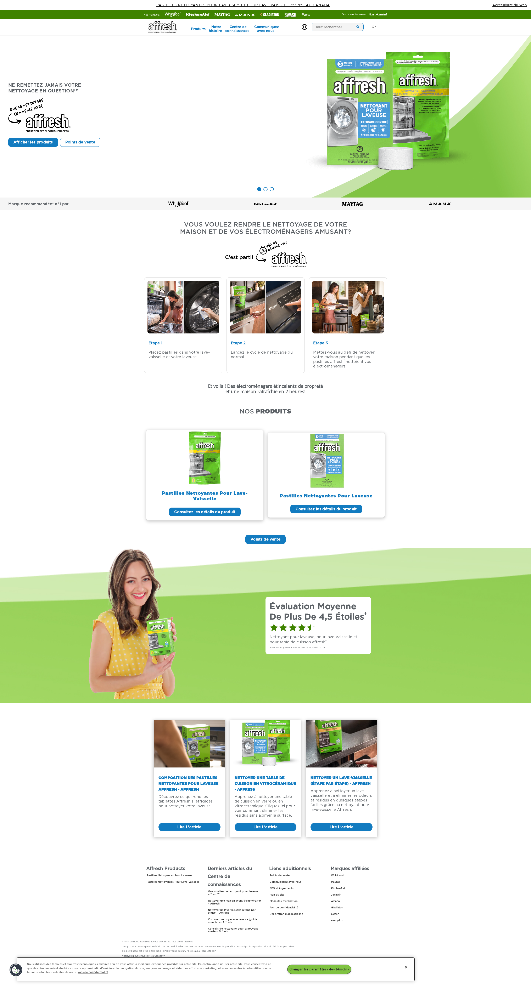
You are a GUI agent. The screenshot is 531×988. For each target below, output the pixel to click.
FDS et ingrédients (282, 888)
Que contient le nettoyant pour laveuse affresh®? (233, 893)
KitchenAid (338, 888)
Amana (335, 901)
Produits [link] (198, 29)
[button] (16, 970)
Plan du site (277, 894)
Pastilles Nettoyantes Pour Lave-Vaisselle (173, 881)
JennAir (336, 894)
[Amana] (245, 15)
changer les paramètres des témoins (319, 969)
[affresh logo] (167, 27)
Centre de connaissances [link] (237, 29)
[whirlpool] (172, 14)
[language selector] (304, 27)
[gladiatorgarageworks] (269, 14)
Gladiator (337, 907)
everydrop (337, 920)
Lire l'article (189, 827)
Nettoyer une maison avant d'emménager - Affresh (234, 902)
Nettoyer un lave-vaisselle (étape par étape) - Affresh (232, 911)
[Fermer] (406, 967)
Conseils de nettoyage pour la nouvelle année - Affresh (233, 930)
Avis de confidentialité (284, 907)
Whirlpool (337, 875)
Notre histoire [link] (215, 29)
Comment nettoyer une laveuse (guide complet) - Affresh (232, 921)
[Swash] (290, 15)
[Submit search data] (357, 27)
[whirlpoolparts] (306, 14)
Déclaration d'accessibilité (286, 913)
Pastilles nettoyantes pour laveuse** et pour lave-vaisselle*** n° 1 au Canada (243, 5)
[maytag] (222, 14)
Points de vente (280, 875)
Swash (335, 913)
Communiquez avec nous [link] (266, 29)
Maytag (335, 881)
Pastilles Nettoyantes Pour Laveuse (169, 875)
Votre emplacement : (364, 14)
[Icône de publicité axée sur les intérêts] (374, 26)
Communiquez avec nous (286, 881)
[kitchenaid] (197, 14)
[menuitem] (196, 29)
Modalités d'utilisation (284, 901)
